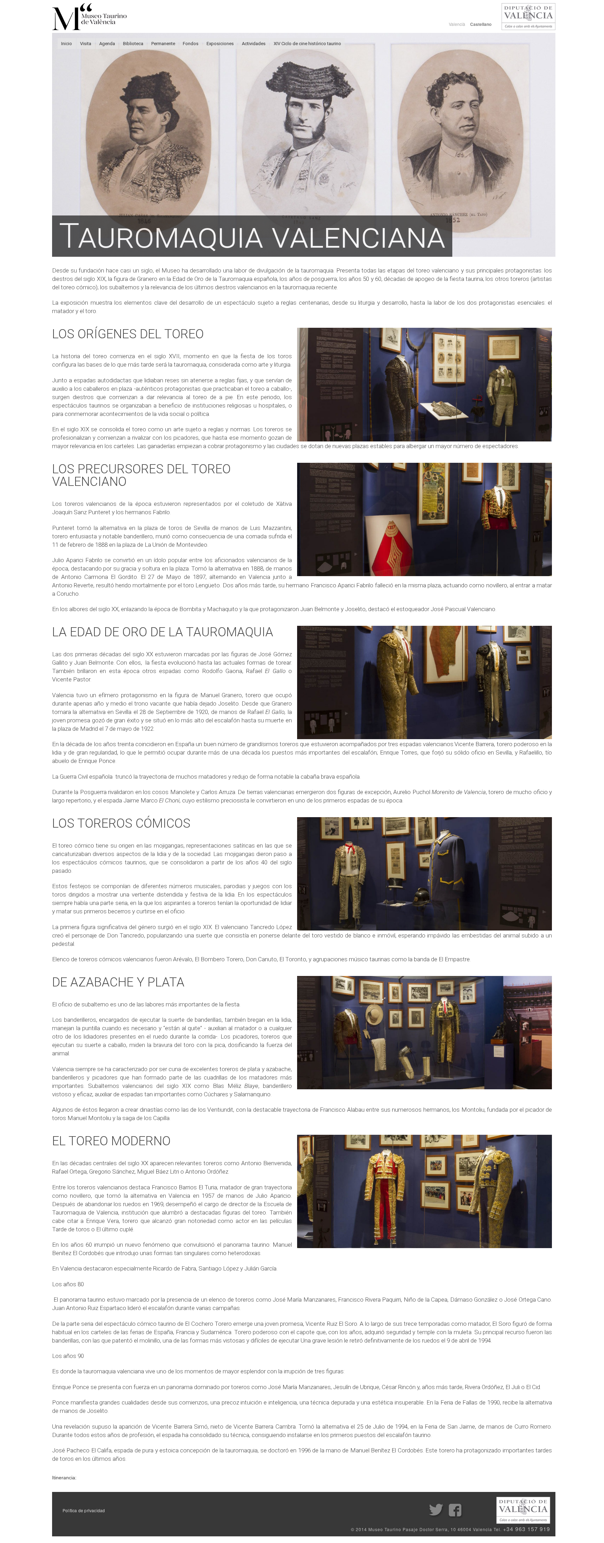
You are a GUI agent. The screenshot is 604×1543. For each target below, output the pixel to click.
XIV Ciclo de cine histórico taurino (307, 43)
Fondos (191, 43)
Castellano (480, 24)
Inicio (66, 43)
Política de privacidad (84, 1510)
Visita (85, 43)
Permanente (163, 43)
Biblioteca (133, 43)
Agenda (107, 43)
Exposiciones (220, 43)
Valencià (457, 24)
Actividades (254, 43)
